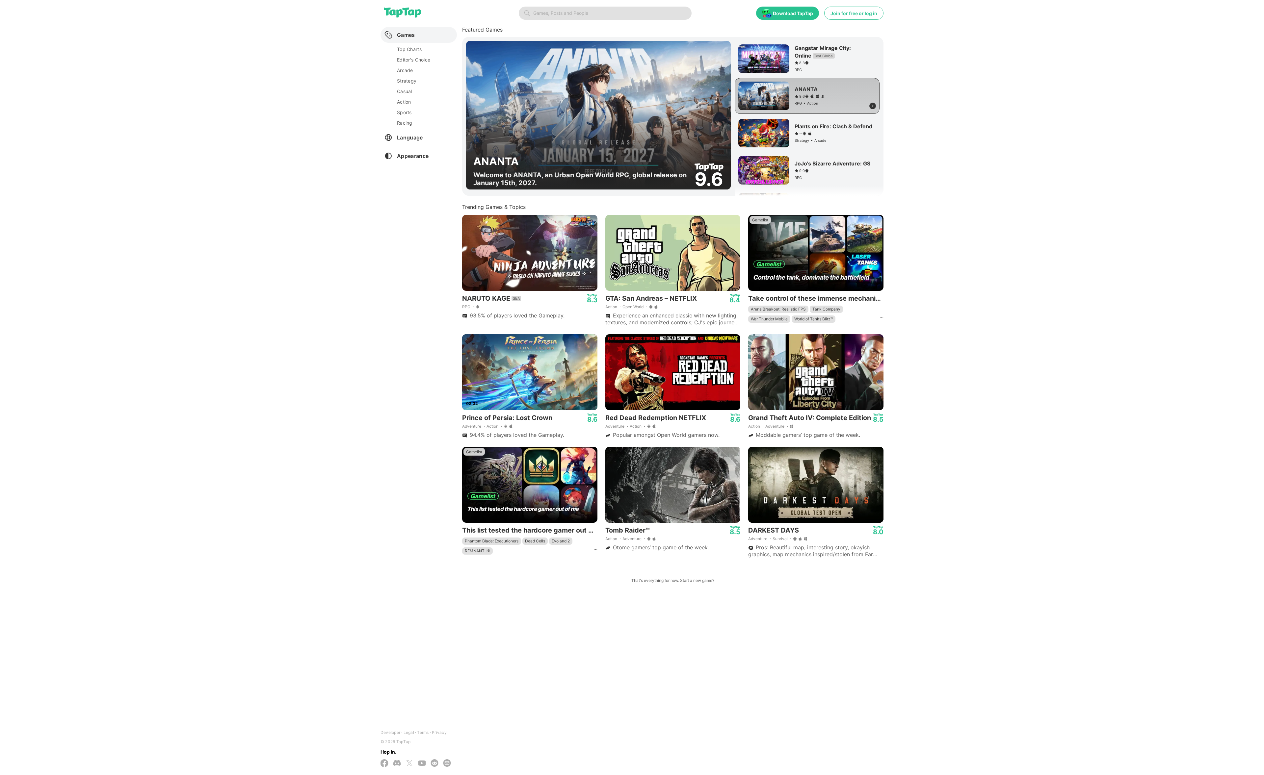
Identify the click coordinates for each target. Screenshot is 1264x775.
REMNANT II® (477, 550)
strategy (406, 81)
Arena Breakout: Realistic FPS (778, 309)
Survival (780, 538)
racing (404, 123)
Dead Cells (535, 540)
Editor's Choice (413, 60)
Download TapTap (793, 13)
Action (611, 306)
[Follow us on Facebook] (384, 763)
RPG (466, 306)
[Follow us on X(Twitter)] (409, 763)
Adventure (471, 426)
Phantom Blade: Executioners (491, 540)
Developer (390, 732)
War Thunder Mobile (769, 318)
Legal (409, 732)
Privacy (439, 732)
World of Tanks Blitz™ (813, 318)
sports (404, 112)
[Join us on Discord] (397, 763)
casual (404, 91)
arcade (405, 70)
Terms (423, 732)
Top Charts (409, 49)
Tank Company (826, 309)
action (404, 102)
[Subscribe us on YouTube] (422, 763)
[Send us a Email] (447, 763)
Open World (633, 306)
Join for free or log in (853, 13)
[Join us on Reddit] (434, 763)
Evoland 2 (561, 540)
